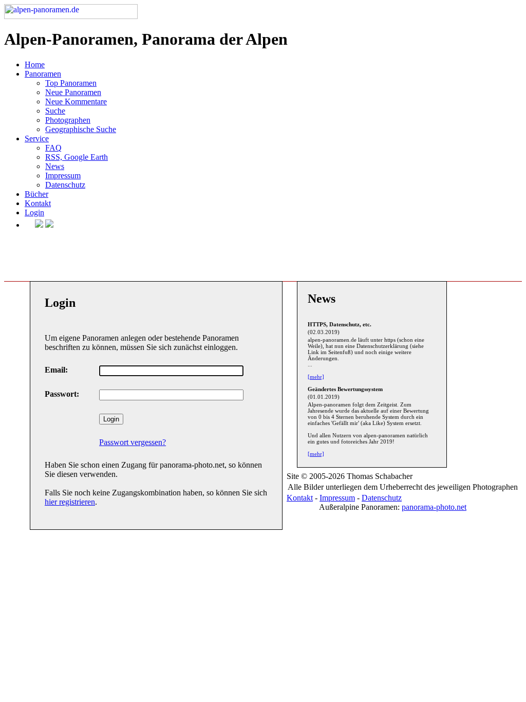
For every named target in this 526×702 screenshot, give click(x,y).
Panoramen (43, 73)
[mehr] (316, 377)
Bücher (36, 194)
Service (37, 138)
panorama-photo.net (434, 507)
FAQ (53, 147)
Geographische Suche (80, 129)
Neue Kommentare (76, 101)
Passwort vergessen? (132, 442)
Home (35, 64)
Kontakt (38, 203)
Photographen (67, 120)
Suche (55, 110)
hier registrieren (70, 501)
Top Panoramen (71, 83)
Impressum (63, 175)
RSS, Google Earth (76, 157)
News (54, 166)
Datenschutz (65, 184)
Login (34, 212)
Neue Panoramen (73, 92)
